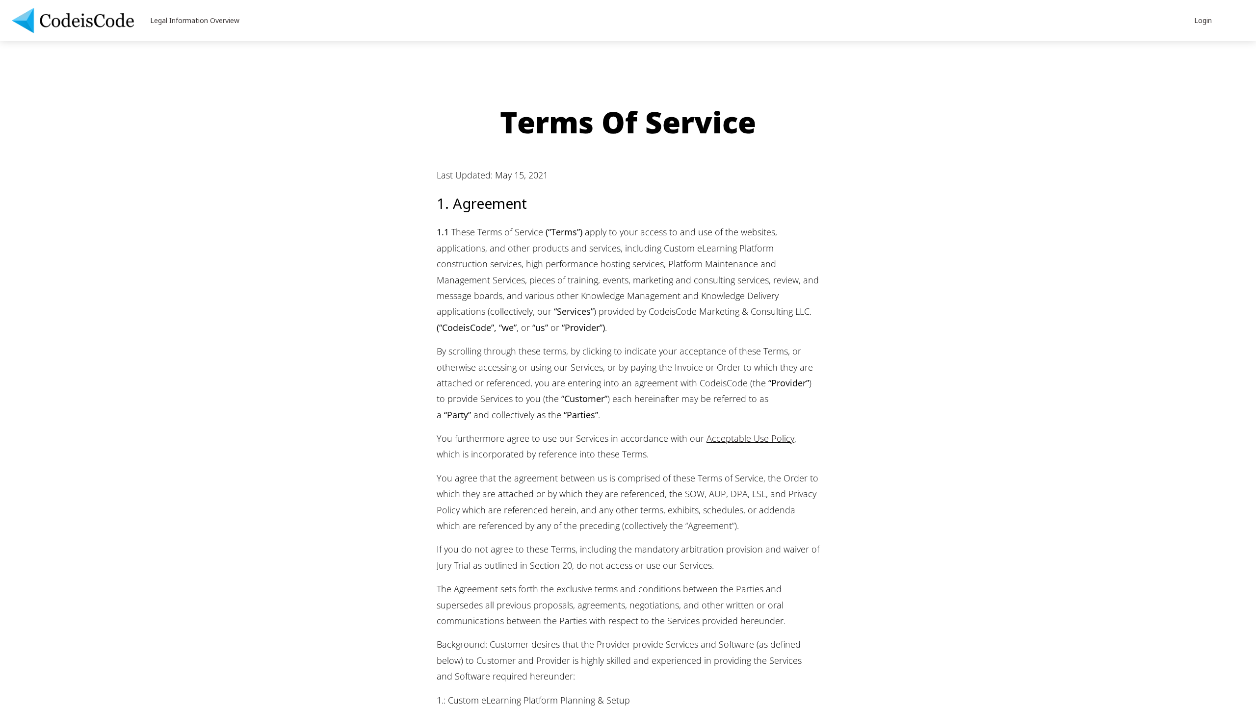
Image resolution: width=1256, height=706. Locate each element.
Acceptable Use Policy (750, 438)
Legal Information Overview (194, 20)
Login (1203, 20)
